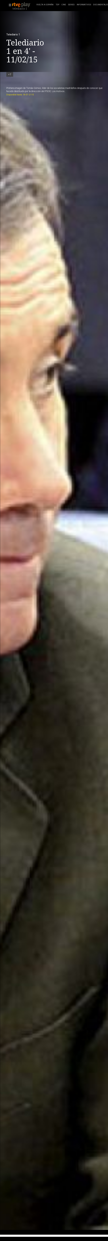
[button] (9, 5)
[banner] (23, 4)
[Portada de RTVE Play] (21, 4)
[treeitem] (45, 4)
